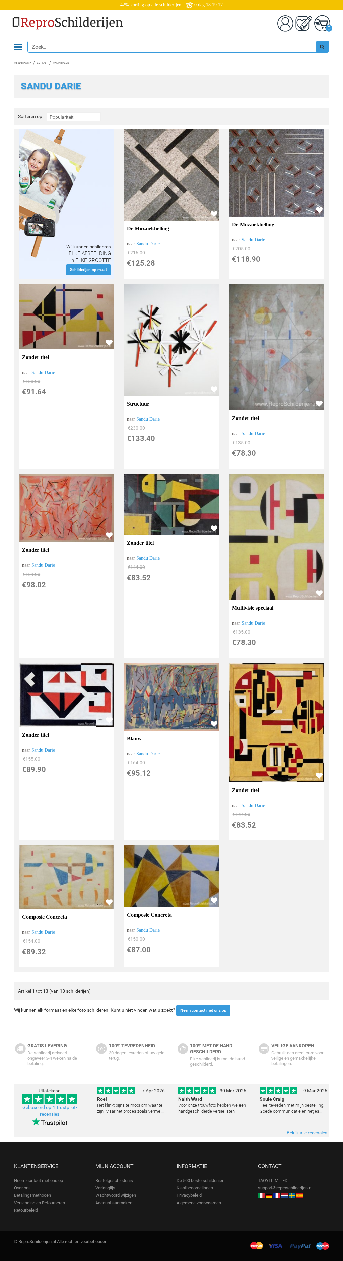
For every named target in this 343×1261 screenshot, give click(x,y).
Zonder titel (35, 357)
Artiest (42, 63)
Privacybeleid (189, 1195)
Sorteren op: (30, 116)
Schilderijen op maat (88, 269)
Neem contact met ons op (203, 1010)
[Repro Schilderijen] (284, 1195)
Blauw (134, 738)
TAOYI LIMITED (273, 1180)
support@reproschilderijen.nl (285, 1187)
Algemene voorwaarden (199, 1202)
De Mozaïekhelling (148, 228)
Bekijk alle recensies (307, 1132)
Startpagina (22, 63)
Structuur (138, 404)
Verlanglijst (106, 1187)
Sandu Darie (148, 243)
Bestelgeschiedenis (114, 1180)
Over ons (22, 1187)
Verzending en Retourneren (39, 1202)
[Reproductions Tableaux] (276, 1195)
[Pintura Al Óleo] (299, 1195)
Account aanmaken (113, 1202)
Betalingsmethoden (32, 1195)
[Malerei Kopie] (269, 1195)
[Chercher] (322, 46)
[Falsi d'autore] (261, 1195)
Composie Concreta (44, 917)
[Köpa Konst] (292, 1195)
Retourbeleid (26, 1210)
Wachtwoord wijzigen (115, 1195)
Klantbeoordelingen (195, 1187)
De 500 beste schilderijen (200, 1180)
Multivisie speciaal (252, 608)
